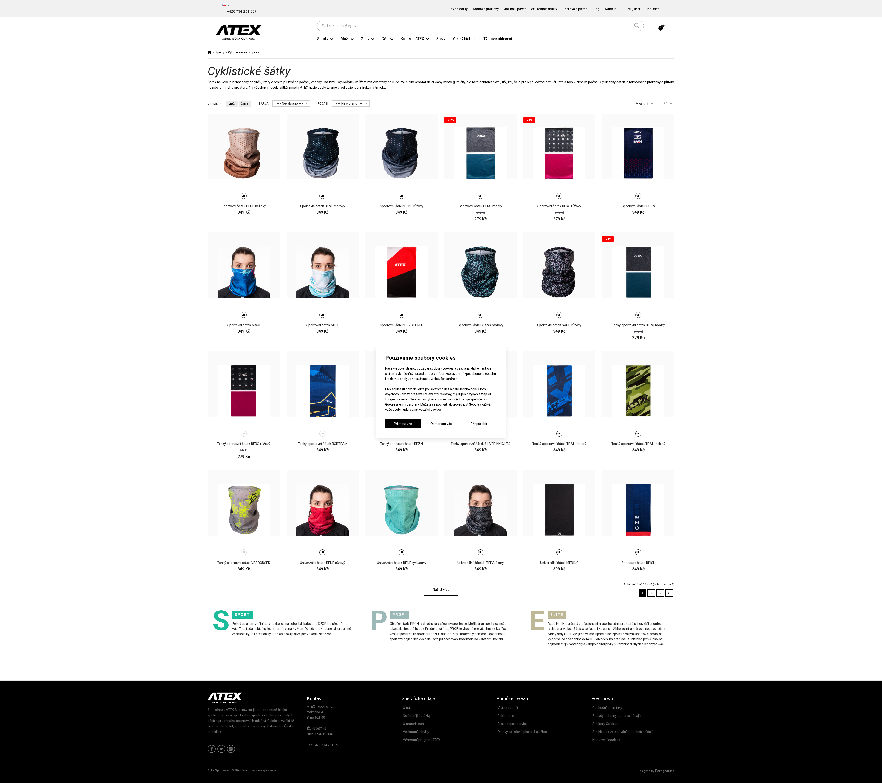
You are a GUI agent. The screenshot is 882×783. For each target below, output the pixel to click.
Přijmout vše (403, 424)
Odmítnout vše (441, 424)
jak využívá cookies (428, 409)
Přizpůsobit (479, 424)
